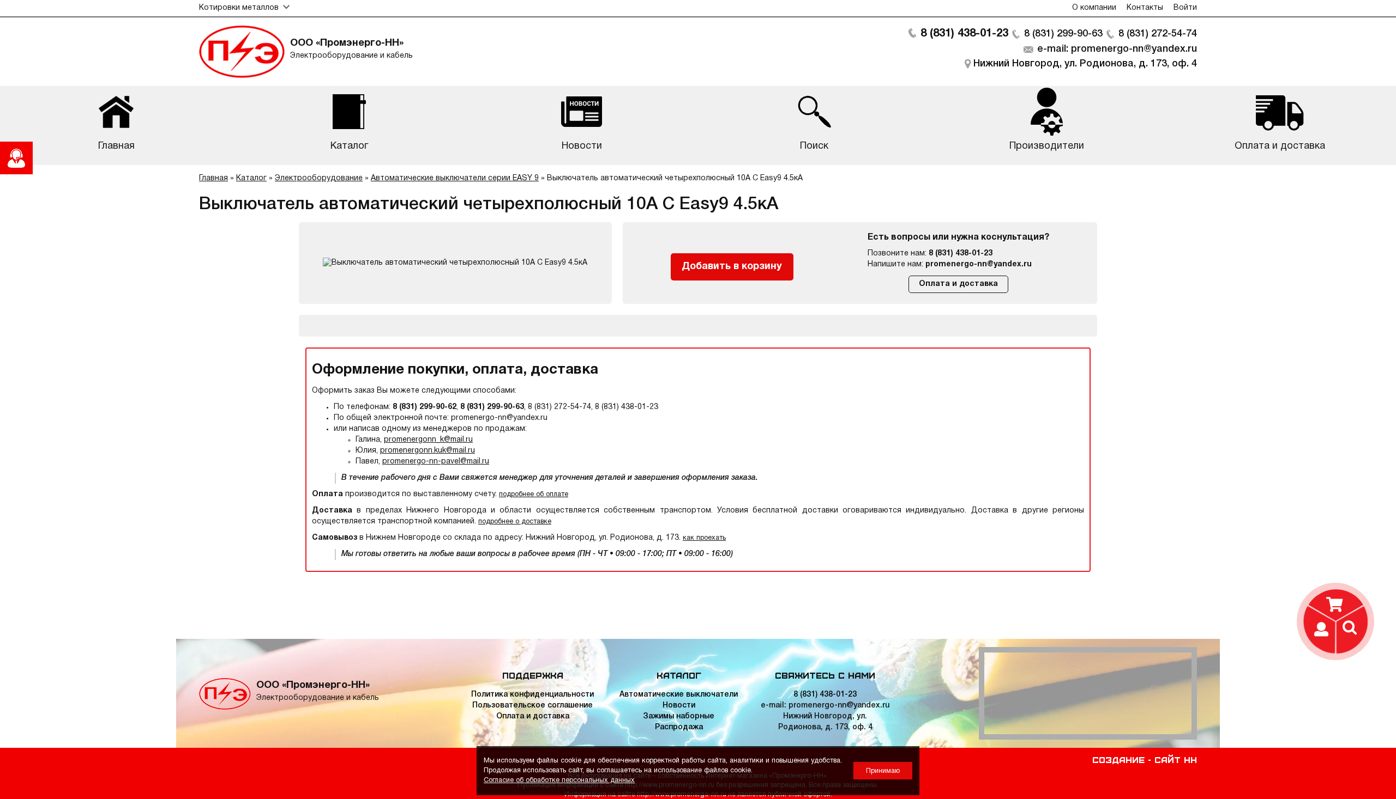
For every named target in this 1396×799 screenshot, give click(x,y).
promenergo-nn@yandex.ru (978, 264)
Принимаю (883, 771)
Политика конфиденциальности (532, 694)
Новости (679, 705)
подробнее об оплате (533, 494)
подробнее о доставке (514, 521)
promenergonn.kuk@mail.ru (427, 450)
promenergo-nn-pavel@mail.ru (435, 461)
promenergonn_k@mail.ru (428, 439)
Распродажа (679, 727)
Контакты (1145, 7)
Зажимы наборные (678, 716)
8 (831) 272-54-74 (1157, 33)
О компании (1094, 7)
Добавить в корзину (732, 266)
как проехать (704, 538)
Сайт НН (1175, 759)
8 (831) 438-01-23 (964, 34)
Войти (1185, 7)
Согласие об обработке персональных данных (559, 780)
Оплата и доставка (958, 284)
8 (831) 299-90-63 (1063, 33)
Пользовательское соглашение (532, 705)
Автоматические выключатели (678, 694)
